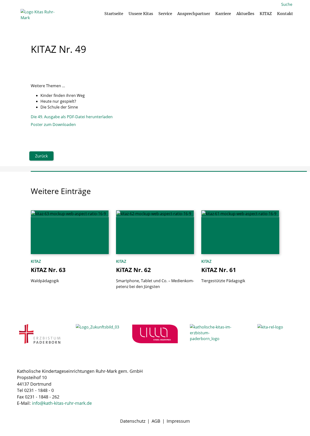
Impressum (178, 421)
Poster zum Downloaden (53, 124)
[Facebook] (233, 387)
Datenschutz (132, 421)
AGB (156, 421)
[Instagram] (215, 387)
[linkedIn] (269, 387)
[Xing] (287, 387)
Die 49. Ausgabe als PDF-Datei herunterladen (72, 116)
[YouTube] (251, 387)
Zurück (41, 156)
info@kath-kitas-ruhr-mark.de (62, 403)
